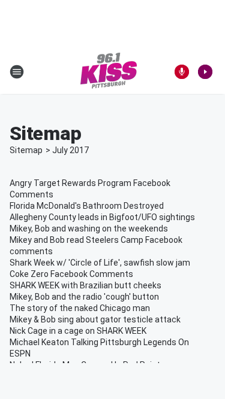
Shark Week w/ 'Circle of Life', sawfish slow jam (100, 262)
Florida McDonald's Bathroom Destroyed (87, 206)
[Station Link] (108, 72)
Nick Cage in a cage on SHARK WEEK (78, 331)
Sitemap (26, 150)
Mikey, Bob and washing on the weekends (89, 228)
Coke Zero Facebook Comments (71, 274)
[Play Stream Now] (205, 72)
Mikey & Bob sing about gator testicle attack (95, 319)
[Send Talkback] (182, 72)
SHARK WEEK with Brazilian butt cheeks (85, 285)
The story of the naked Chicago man (80, 308)
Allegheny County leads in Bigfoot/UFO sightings (102, 217)
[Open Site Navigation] (17, 72)
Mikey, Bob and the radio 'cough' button (84, 296)
